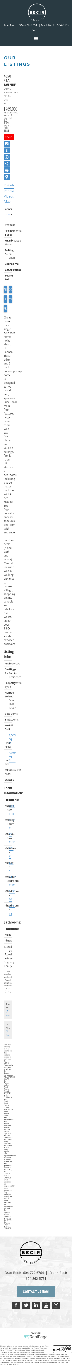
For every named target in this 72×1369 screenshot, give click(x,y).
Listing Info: (8, 654)
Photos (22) (5, 289)
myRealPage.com (36, 1337)
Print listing (5, 308)
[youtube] (46, 1305)
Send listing (5, 299)
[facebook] (16, 1305)
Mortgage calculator (10, 299)
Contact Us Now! (36, 1292)
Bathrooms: (8, 922)
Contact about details (10, 289)
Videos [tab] (9, 196)
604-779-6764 (28, 25)
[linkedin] (36, 1305)
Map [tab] (7, 202)
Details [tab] (9, 185)
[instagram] (56, 1305)
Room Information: (8, 790)
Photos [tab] (9, 191)
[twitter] (26, 1305)
